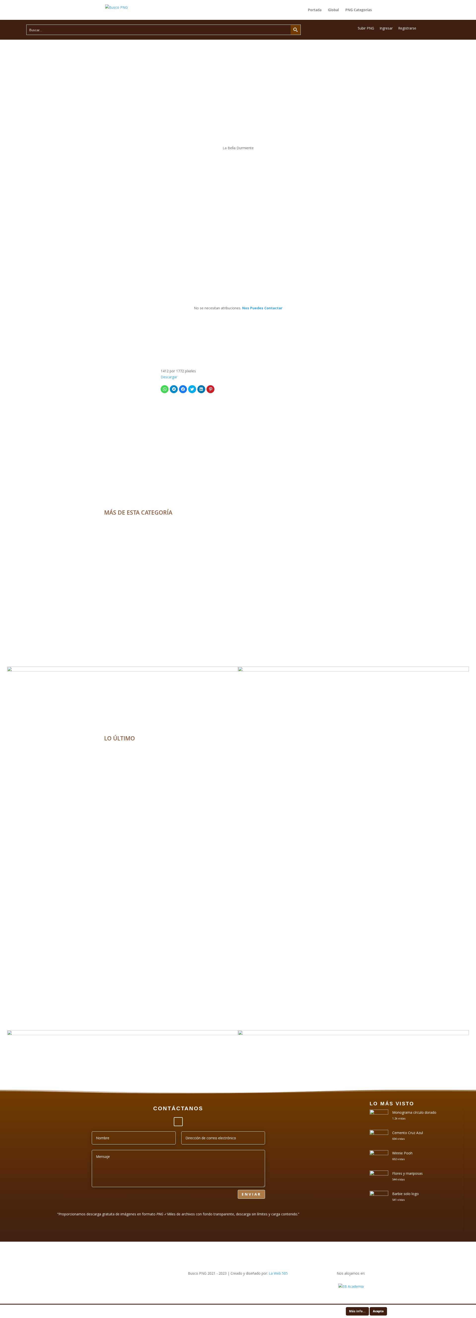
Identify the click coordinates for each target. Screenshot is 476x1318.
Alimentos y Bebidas (232, 766)
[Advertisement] (238, 103)
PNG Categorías (358, 10)
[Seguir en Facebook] (178, 1121)
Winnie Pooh (402, 1153)
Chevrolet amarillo (238, 805)
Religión (252, 766)
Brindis (238, 851)
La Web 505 (278, 1273)
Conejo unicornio (238, 579)
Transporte (238, 812)
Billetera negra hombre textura (238, 943)
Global (333, 10)
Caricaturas (238, 541)
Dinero (238, 905)
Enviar (251, 1194)
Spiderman (238, 533)
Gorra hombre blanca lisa (238, 989)
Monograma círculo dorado (414, 1112)
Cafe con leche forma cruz (238, 759)
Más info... (357, 1311)
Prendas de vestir (238, 996)
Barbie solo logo (405, 1193)
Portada (315, 10)
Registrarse (407, 28)
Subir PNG (366, 28)
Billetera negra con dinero (238, 897)
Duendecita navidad (238, 625)
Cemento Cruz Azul (407, 1132)
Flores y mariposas (407, 1173)
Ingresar (386, 28)
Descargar (169, 377)
